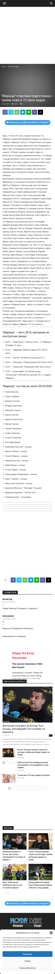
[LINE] (28, 112)
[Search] (51, 3)
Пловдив (32, 879)
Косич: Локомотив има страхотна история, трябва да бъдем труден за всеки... (33, 752)
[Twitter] (11, 112)
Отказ (27, 961)
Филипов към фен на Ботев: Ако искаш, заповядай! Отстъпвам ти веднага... (24, 729)
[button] (51, 933)
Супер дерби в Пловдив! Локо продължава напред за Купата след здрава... (40, 885)
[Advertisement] (27, 35)
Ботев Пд (6, 721)
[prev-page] (4, 893)
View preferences (27, 968)
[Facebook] (5, 112)
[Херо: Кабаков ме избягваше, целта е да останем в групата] (15, 872)
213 (51, 735)
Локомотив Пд (34, 848)
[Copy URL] (40, 112)
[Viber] (34, 112)
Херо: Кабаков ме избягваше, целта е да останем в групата (12, 885)
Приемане (27, 954)
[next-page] (8, 893)
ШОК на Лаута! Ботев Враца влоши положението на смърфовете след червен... (32, 765)
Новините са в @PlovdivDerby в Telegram (29, 122)
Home (3, 66)
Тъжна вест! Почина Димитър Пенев (33, 775)
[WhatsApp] (16, 112)
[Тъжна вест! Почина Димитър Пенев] (9, 778)
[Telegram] (22, 112)
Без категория (13, 66)
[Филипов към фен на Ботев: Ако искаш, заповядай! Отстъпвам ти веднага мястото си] (27, 705)
